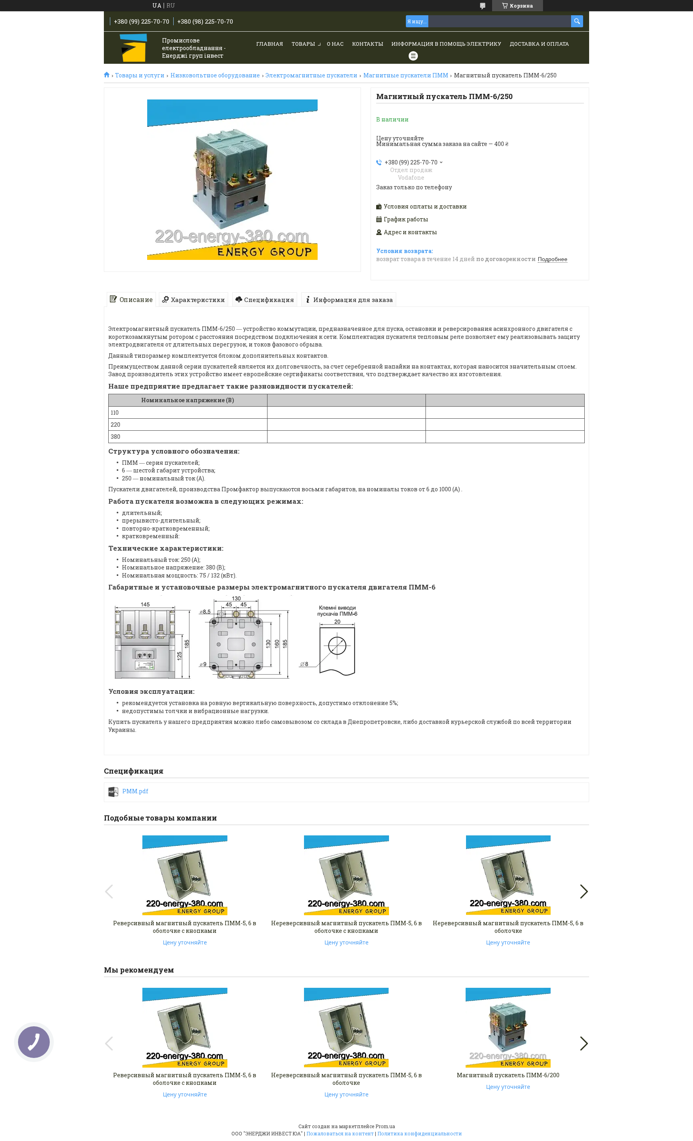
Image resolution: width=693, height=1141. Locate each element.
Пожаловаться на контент (340, 1133)
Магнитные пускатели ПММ (405, 75)
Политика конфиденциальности (419, 1133)
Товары (303, 43)
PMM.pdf (135, 791)
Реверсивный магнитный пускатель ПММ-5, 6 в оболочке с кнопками (184, 926)
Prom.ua (385, 1126)
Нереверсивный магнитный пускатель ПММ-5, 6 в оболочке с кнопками (346, 926)
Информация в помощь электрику (446, 43)
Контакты (367, 43)
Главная (269, 43)
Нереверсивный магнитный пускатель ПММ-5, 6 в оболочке (508, 926)
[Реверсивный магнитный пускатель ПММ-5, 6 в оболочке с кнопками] (185, 875)
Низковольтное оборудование (215, 75)
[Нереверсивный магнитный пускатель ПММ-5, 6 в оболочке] (508, 875)
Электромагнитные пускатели (311, 75)
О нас (335, 43)
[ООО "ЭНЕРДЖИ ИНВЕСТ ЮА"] (134, 48)
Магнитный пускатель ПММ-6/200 (508, 1075)
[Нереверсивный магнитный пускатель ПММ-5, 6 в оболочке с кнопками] (347, 875)
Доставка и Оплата (539, 43)
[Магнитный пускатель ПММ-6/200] (508, 1027)
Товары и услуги (139, 75)
